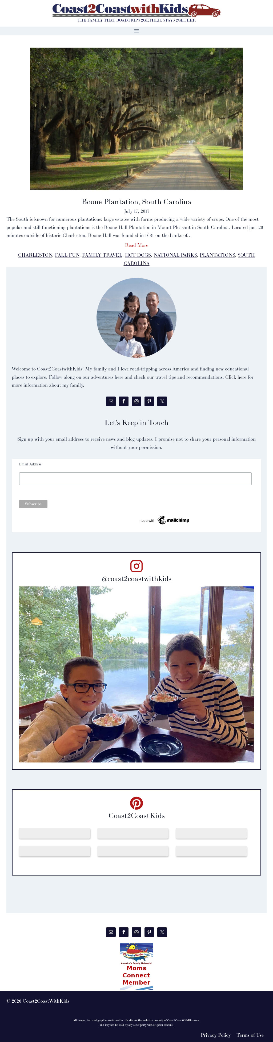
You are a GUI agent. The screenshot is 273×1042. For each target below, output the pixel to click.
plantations (217, 255)
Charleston (35, 255)
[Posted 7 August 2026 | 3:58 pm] (211, 851)
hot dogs (138, 255)
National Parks (175, 255)
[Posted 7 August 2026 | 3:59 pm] (133, 851)
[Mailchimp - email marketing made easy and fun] (164, 520)
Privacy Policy (216, 1035)
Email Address (30, 463)
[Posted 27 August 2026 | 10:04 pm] (54, 833)
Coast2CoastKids (137, 815)
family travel (102, 255)
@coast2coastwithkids (136, 578)
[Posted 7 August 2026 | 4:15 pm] (211, 833)
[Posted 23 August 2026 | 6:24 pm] (133, 833)
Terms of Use (250, 1035)
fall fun (67, 255)
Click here (235, 377)
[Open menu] (137, 31)
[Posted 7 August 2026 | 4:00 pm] (54, 851)
